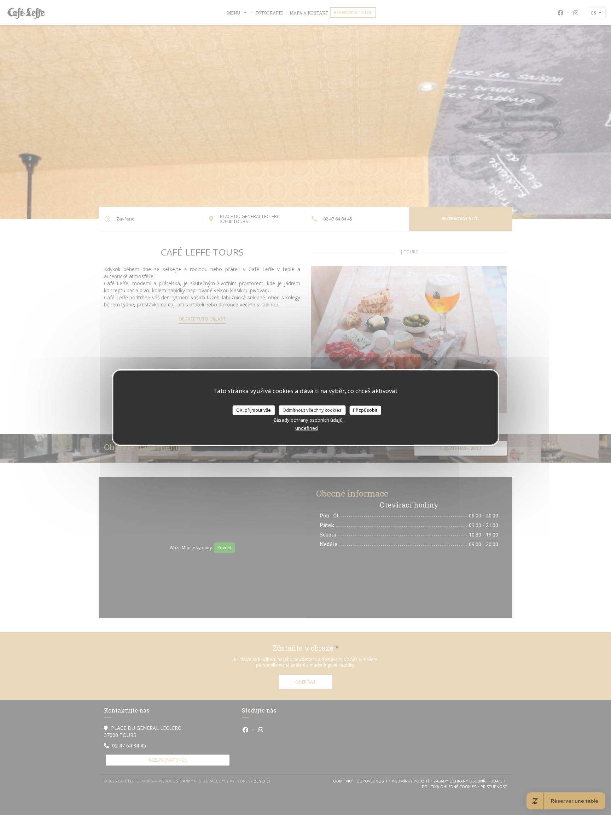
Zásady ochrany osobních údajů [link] (308, 419)
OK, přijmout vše (253, 410)
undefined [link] (306, 427)
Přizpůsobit (365, 410)
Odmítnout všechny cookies (312, 410)
